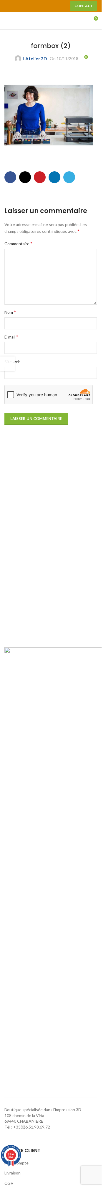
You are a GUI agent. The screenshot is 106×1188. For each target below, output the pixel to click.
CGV (9, 1183)
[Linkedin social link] (54, 177)
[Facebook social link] (10, 177)
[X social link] (25, 177)
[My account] (82, 20)
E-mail (11, 336)
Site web (12, 361)
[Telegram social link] (69, 177)
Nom (10, 312)
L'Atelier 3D (35, 58)
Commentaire (18, 243)
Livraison (12, 1172)
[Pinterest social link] (20, 10)
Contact (83, 6)
